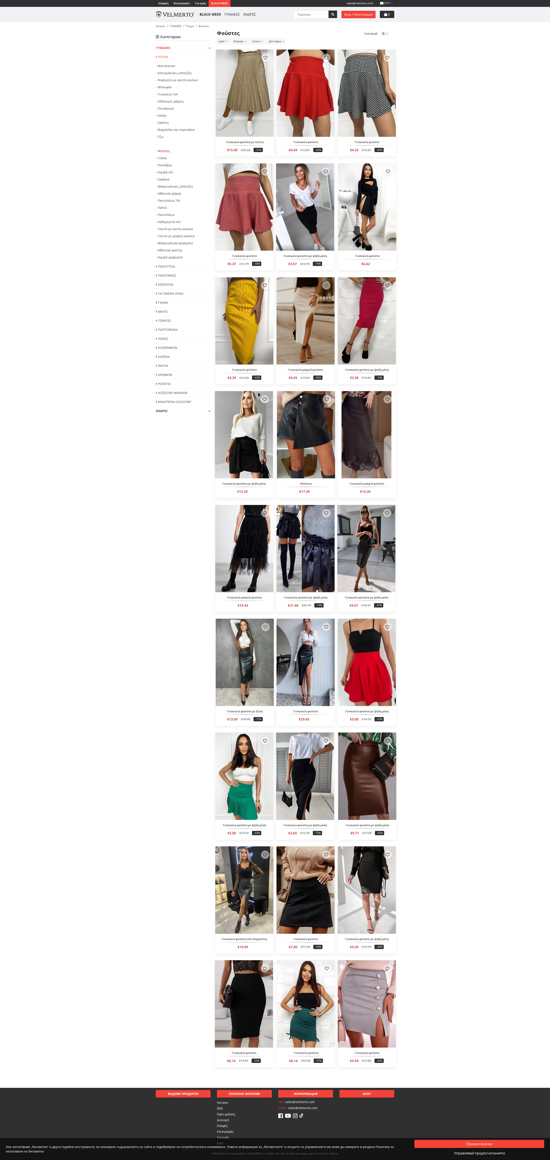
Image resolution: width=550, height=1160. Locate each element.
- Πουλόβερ (164, 165)
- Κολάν (161, 115)
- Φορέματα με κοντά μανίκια (177, 80)
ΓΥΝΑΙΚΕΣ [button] (163, 48)
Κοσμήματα (167, 348)
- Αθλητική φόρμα (168, 193)
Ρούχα (162, 57)
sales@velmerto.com (360, 3)
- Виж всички (165, 66)
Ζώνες (162, 339)
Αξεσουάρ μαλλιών (172, 393)
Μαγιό (162, 312)
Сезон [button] (256, 41)
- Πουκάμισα (165, 108)
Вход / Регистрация (358, 14)
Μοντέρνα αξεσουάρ (174, 402)
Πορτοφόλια (167, 330)
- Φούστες (163, 151)
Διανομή (223, 1120)
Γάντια (162, 366)
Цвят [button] (222, 41)
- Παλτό (161, 208)
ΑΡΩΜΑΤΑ (164, 375)
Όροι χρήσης (226, 1114)
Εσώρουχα (165, 284)
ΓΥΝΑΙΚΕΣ (232, 14)
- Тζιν (160, 137)
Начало (222, 1102)
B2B (220, 1108)
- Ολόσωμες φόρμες (170, 101)
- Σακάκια (162, 179)
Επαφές (163, 3)
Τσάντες (164, 321)
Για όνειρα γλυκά (170, 294)
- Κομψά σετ (164, 172)
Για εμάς (200, 3)
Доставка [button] (275, 41)
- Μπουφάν (164, 87)
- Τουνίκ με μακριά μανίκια (175, 236)
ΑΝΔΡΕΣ (249, 14)
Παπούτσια (166, 266)
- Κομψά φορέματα (169, 257)
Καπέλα (163, 357)
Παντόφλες (166, 275)
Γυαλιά (162, 303)
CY (385, 3)
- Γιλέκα (161, 158)
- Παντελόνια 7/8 (168, 200)
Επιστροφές (182, 3)
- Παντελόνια (165, 215)
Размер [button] (239, 41)
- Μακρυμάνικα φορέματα (174, 243)
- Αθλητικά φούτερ (169, 250)
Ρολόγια (164, 384)
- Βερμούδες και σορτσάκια (175, 130)
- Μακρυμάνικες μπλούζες (174, 186)
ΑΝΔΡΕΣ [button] (162, 411)
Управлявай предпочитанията (479, 1153)
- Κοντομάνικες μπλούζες (174, 73)
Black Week (219, 3)
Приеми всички (479, 1144)
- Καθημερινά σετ (168, 222)
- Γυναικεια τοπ (167, 94)
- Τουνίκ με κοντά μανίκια (174, 229)
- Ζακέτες (162, 123)
